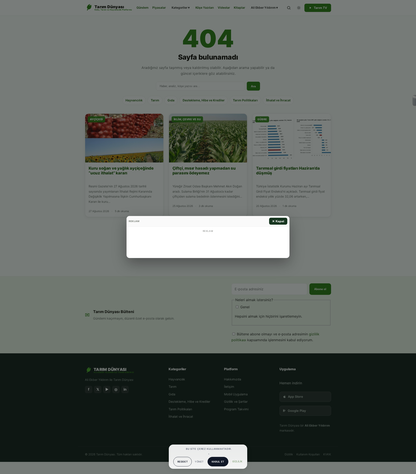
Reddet (182, 461)
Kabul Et (218, 461)
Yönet (199, 461)
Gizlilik (237, 461)
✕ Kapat (278, 221)
